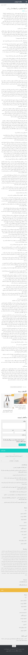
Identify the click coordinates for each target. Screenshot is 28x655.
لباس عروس (23, 543)
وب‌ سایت (24, 434)
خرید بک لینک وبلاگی (23, 584)
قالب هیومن (8, 650)
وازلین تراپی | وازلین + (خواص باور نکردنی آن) (11, 564)
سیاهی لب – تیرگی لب (18, 559)
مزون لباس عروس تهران (21, 561)
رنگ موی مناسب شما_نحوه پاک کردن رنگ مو (8, 557)
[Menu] (26, 1)
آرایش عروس (3, 4)
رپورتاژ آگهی (23, 528)
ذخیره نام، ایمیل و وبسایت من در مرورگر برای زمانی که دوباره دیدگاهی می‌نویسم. (14, 440)
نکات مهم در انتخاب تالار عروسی (6, 561)
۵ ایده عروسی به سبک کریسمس (14, 571)
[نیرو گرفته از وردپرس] (16, 650)
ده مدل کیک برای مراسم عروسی (19, 475)
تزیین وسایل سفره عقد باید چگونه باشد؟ (18, 491)
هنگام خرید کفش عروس (22, 564)
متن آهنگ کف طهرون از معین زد (19, 467)
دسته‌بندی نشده (22, 525)
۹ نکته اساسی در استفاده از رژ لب (16, 386)
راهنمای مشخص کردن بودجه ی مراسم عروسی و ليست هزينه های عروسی (20, 407)
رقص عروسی (23, 531)
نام (13, 430)
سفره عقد (24, 534)
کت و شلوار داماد (22, 540)
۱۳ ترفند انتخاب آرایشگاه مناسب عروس (11, 569)
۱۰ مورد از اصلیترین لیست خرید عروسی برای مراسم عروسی (13, 568)
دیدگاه (24, 421)
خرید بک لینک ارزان (23, 581)
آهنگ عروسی (23, 516)
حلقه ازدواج (23, 519)
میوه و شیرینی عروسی (14, 561)
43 (25, 510)
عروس (24, 537)
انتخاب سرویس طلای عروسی (9, 551)
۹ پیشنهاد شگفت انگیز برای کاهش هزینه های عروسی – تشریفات (16, 573)
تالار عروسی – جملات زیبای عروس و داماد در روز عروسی (15, 554)
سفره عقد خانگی (24, 559)
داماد (25, 522)
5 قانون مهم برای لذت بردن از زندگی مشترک (20, 551)
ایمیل (24, 430)
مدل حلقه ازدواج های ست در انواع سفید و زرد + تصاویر (15, 494)
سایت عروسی (18, 1)
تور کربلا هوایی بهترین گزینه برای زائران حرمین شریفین (15, 502)
